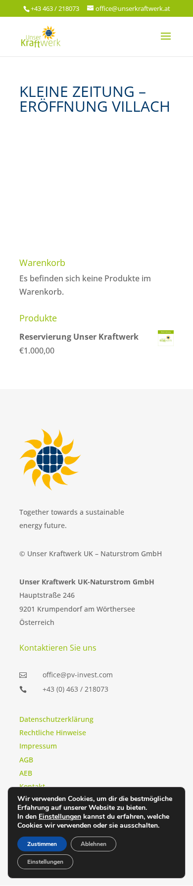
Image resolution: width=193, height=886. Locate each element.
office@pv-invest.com (78, 674)
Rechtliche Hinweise (52, 732)
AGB (26, 759)
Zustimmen (42, 844)
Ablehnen (93, 844)
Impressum (38, 746)
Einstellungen (60, 816)
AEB (25, 773)
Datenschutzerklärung (56, 719)
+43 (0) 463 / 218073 (75, 689)
